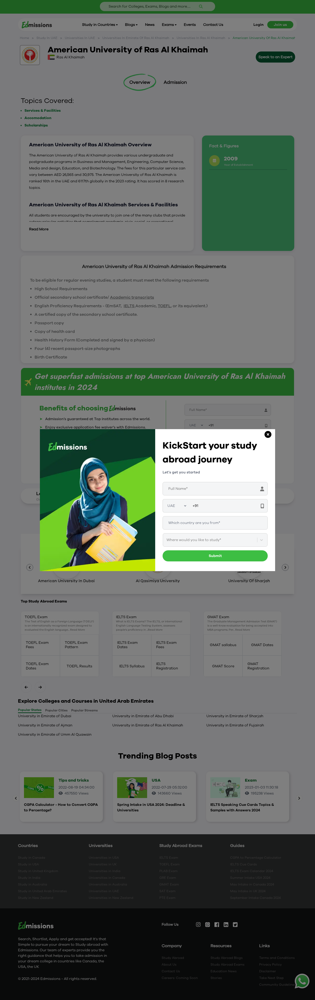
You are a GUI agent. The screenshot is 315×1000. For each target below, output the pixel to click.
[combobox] (166, 540)
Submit (215, 555)
